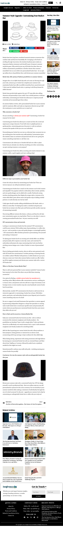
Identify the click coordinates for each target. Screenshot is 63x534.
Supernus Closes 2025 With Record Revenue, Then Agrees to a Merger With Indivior (12, 425)
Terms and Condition (41, 2)
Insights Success (8, 8)
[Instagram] (59, 96)
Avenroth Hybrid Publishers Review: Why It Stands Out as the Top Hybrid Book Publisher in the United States (12, 479)
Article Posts (16, 44)
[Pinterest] (53, 96)
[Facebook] (48, 96)
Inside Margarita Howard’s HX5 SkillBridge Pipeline (33, 478)
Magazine (17, 8)
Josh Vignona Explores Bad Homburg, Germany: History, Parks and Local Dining (35, 425)
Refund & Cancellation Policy (32, 4)
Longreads (26, 10)
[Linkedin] (56, 96)
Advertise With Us (36, 10)
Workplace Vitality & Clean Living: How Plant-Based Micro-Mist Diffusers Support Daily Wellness (35, 443)
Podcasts (48, 8)
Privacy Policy (30, 2)
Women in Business (38, 8)
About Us (22, 2)
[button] (60, 3)
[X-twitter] (51, 96)
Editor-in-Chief (27, 8)
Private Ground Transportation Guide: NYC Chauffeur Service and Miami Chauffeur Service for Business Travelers (35, 461)
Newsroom (55, 8)
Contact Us (44, 4)
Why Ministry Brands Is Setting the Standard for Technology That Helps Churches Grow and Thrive (12, 460)
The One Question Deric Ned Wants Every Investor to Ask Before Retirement (12, 443)
